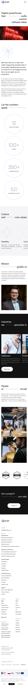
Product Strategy (5, 577)
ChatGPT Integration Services (8, 556)
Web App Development (6, 539)
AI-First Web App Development (8, 554)
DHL (17, 603)
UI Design (3, 566)
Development (4, 535)
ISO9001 (10, 90)
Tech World (4, 614)
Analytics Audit (4, 584)
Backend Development (6, 542)
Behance (18, 627)
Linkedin (17, 623)
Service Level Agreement (7, 589)
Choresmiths (18, 614)
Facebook (18, 629)
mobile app (20, 79)
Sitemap (3, 664)
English (23, 664)
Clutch (17, 620)
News (2, 603)
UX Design (3, 563)
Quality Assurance (5, 544)
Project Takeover (5, 592)
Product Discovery (5, 573)
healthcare (9, 362)
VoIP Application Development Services (10, 546)
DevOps (3, 594)
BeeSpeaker (18, 611)
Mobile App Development (7, 537)
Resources (4, 617)
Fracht (17, 605)
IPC (16, 609)
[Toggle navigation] (25, 2)
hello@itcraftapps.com (6, 530)
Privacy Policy (9, 664)
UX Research (4, 561)
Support (3, 587)
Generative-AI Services (7, 549)
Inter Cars (18, 607)
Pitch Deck (3, 580)
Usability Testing (5, 570)
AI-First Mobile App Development (9, 551)
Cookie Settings (16, 664)
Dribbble (17, 625)
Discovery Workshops (6, 575)
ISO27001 (16, 90)
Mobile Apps (4, 609)
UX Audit (3, 582)
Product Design (5, 559)
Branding (3, 568)
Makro (17, 601)
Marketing (3, 611)
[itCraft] (5, 2)
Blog (2, 601)
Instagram (18, 631)
